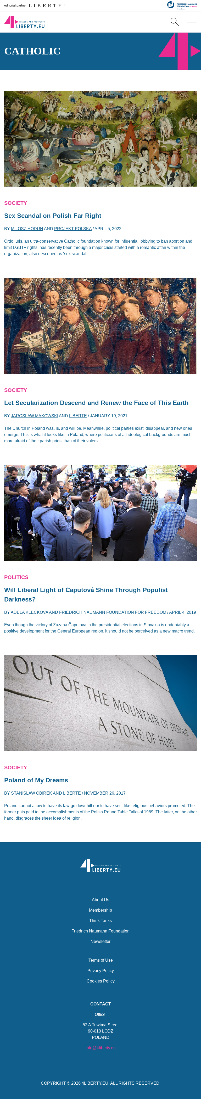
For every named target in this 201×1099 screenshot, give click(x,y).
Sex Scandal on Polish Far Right (52, 215)
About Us (100, 900)
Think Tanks (100, 920)
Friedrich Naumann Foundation (100, 931)
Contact (100, 1004)
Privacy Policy (100, 970)
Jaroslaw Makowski (34, 416)
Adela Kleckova (29, 612)
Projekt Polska (73, 228)
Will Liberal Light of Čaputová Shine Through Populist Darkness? (86, 594)
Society (15, 203)
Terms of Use (100, 960)
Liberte (78, 416)
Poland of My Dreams (36, 780)
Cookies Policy (101, 981)
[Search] (175, 21)
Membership (100, 910)
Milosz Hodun (27, 228)
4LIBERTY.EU (95, 1083)
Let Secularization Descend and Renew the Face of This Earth (96, 402)
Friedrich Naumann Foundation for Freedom (112, 612)
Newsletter (100, 941)
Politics (16, 577)
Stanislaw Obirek (31, 793)
